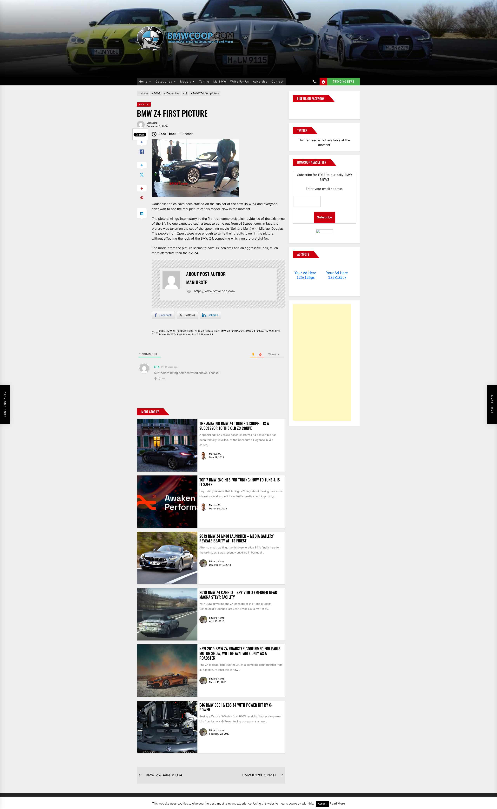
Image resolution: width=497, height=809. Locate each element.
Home (143, 81)
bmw (216, 330)
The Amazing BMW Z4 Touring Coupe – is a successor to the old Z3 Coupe (234, 426)
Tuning (204, 81)
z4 (211, 334)
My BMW (219, 81)
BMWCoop (305, 108)
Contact (277, 81)
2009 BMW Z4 (167, 330)
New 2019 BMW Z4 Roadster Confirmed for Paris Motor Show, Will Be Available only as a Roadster (239, 653)
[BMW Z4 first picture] (195, 142)
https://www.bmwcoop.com (214, 291)
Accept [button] (322, 803)
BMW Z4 (250, 204)
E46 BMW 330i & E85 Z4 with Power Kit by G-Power (236, 707)
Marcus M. (215, 453)
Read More (337, 803)
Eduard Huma (216, 561)
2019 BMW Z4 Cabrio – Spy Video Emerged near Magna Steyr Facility (238, 594)
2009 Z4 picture (204, 330)
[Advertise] (305, 265)
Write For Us (239, 81)
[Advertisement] (322, 362)
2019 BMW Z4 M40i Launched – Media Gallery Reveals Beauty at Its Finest (236, 538)
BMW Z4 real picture (178, 334)
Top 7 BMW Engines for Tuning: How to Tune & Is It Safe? (239, 482)
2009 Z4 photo (185, 330)
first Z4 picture (200, 334)
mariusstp (152, 122)
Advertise (260, 81)
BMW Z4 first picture (232, 330)
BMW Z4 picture (254, 330)
